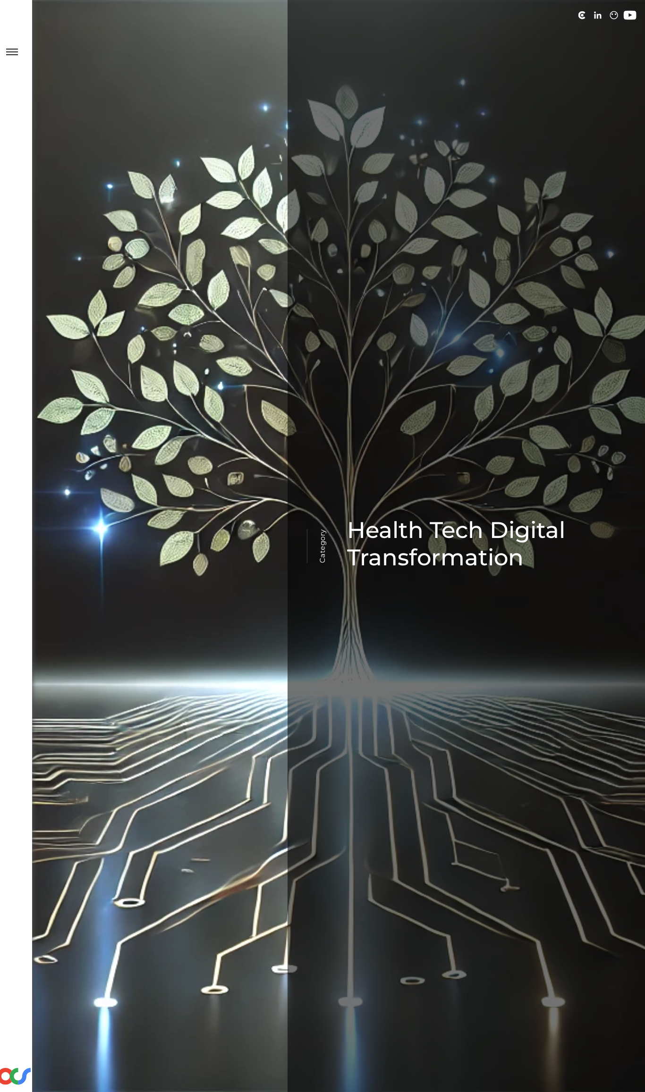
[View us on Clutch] (582, 15)
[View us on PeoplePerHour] (614, 15)
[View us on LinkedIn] (598, 15)
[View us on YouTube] (630, 15)
